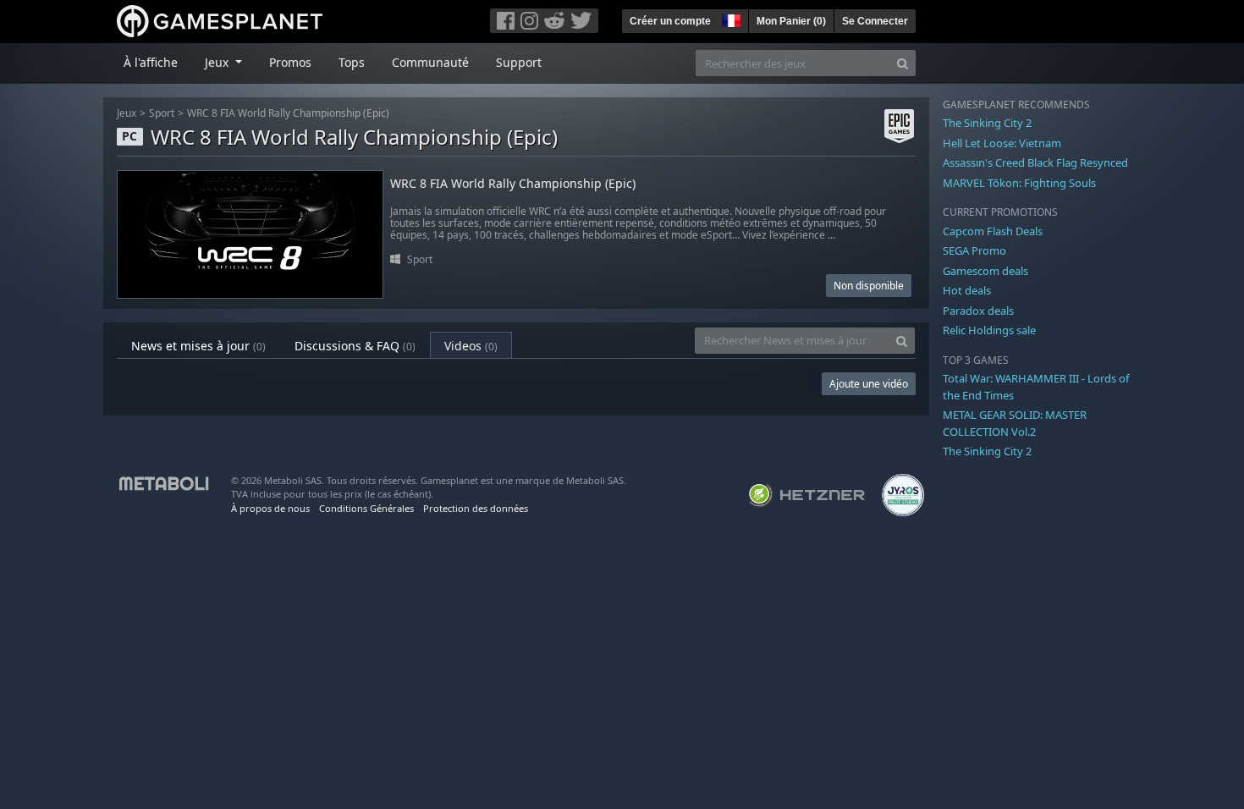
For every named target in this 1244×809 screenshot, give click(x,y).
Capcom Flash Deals (993, 231)
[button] (729, 18)
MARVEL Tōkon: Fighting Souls (1019, 182)
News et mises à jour (198, 346)
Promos (290, 62)
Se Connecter (875, 21)
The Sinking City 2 (987, 122)
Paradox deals (978, 310)
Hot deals (967, 290)
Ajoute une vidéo (868, 384)
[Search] (902, 63)
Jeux (126, 113)
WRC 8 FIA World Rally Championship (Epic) (288, 113)
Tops (352, 62)
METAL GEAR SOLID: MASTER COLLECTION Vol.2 (1015, 423)
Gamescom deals (985, 270)
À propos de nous (270, 508)
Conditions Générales (366, 508)
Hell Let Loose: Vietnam (1002, 143)
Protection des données (475, 508)
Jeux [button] (218, 62)
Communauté (430, 62)
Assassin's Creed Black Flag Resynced (1035, 162)
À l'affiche (151, 62)
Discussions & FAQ (355, 346)
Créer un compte (670, 21)
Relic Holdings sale (989, 330)
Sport (161, 113)
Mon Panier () (791, 21)
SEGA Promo (974, 250)
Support (519, 62)
